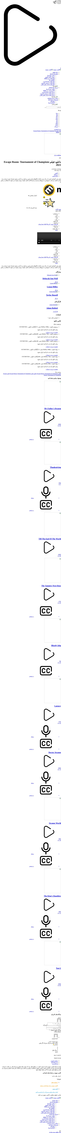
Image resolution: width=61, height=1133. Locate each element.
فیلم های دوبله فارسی (49, 81)
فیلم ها (56, 131)
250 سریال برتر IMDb (49, 90)
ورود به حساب (49, 332)
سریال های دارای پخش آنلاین (47, 95)
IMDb (57, 132)
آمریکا (48, 224)
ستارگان (52, 101)
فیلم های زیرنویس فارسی (48, 83)
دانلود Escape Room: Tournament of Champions (49, 373)
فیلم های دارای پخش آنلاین (48, 84)
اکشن (56, 173)
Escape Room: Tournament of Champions (43, 131)
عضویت (56, 332)
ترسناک (56, 174)
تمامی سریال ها (50, 89)
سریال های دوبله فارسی (48, 92)
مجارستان (41, 224)
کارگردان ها (51, 102)
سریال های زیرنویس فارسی (47, 93)
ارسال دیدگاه (57, 1031)
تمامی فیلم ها (51, 75)
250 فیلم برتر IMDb (49, 78)
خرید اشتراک (54, 1062)
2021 (56, 230)
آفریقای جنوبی (54, 224)
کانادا (45, 224)
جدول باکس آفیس (50, 77)
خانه (60, 131)
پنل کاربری (55, 1064)
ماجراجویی (55, 176)
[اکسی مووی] (53, 69)
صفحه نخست (54, 1061)
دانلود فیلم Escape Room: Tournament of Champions (23, 373)
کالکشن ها (52, 80)
